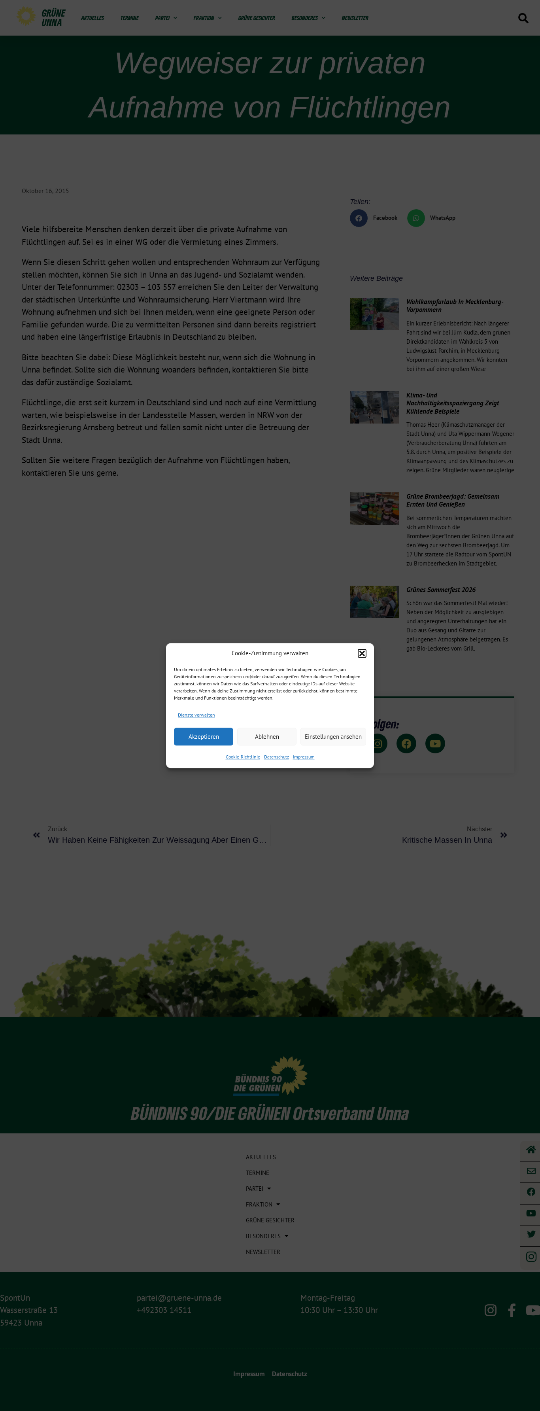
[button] (362, 654)
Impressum (304, 757)
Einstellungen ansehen (333, 736)
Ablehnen (267, 736)
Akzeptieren (204, 736)
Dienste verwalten (196, 715)
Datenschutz (276, 757)
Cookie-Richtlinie (243, 757)
